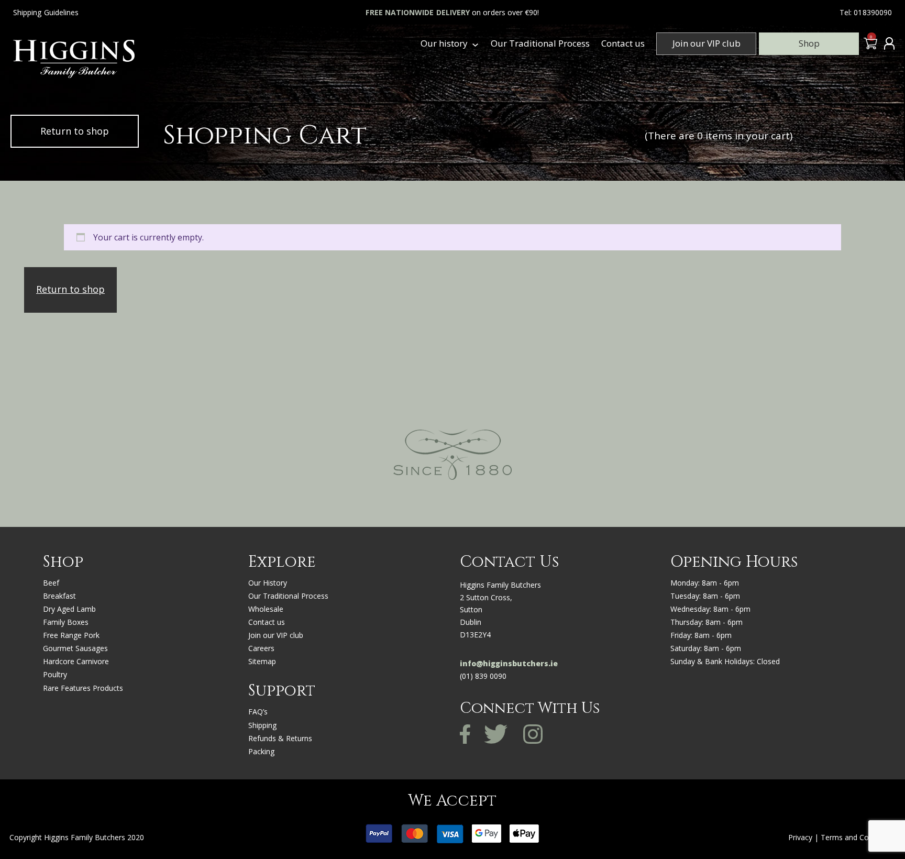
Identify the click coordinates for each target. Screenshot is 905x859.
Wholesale (265, 609)
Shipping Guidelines (46, 12)
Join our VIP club (706, 43)
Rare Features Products (83, 688)
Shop (809, 43)
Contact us (623, 43)
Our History (267, 583)
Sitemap (262, 661)
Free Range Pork (71, 635)
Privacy (800, 837)
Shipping (262, 725)
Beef (51, 583)
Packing (261, 751)
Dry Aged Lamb (69, 609)
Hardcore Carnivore (76, 661)
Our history (444, 43)
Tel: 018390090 (866, 12)
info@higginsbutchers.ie (509, 663)
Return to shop (74, 131)
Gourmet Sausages (75, 648)
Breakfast (59, 596)
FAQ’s (258, 712)
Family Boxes (66, 622)
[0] (869, 46)
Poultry (55, 674)
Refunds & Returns (280, 738)
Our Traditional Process (540, 43)
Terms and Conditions (858, 837)
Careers (261, 648)
